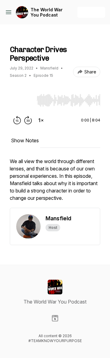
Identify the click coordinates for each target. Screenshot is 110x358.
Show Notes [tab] (25, 140)
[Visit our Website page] (55, 318)
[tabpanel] (55, 183)
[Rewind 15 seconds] (17, 120)
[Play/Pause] (22, 100)
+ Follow (91, 12)
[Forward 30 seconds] (28, 120)
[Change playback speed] (41, 120)
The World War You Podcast (47, 12)
